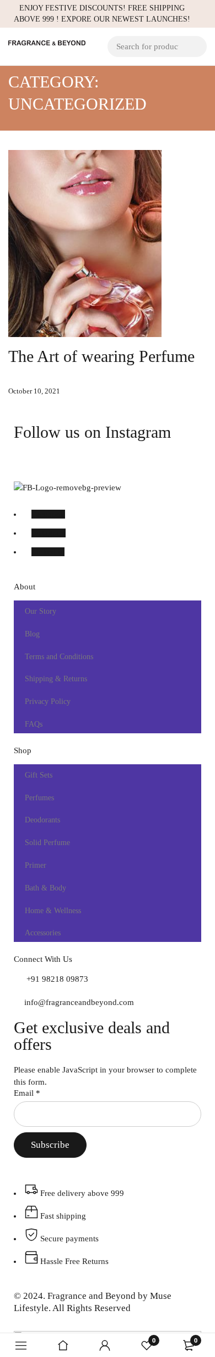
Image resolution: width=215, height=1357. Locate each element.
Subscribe (50, 1145)
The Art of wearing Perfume (101, 356)
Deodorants (42, 820)
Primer (35, 865)
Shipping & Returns (56, 679)
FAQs (33, 724)
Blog (32, 634)
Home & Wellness (53, 911)
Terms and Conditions (59, 656)
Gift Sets (38, 775)
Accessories (43, 933)
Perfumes (39, 798)
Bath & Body (45, 888)
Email (27, 1093)
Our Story (40, 611)
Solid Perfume (47, 842)
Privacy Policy (48, 701)
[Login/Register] (105, 1345)
